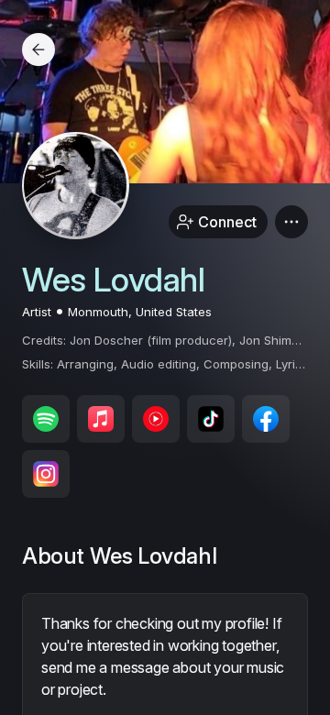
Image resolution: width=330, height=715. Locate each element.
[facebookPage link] (266, 419)
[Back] (38, 49)
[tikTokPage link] (211, 419)
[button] (291, 221)
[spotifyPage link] (46, 419)
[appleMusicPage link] (101, 419)
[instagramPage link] (46, 474)
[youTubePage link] (156, 419)
